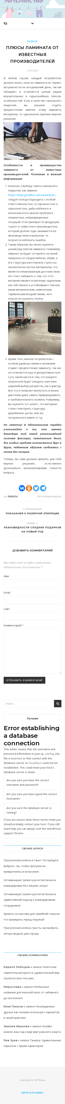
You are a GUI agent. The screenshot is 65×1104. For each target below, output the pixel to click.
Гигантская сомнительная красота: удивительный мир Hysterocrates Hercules (31, 972)
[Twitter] (36, 488)
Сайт (7, 609)
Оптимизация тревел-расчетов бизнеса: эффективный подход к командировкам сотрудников (30, 899)
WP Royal (40, 1080)
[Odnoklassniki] (29, 488)
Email (7, 592)
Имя (6, 576)
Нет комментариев (49, 496)
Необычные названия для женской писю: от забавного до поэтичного (31, 992)
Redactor (13, 496)
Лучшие (32, 718)
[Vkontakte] (22, 488)
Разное (32, 41)
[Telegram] (43, 488)
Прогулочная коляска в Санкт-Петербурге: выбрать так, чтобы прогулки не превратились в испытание (31, 865)
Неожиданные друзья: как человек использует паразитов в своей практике (31, 1012)
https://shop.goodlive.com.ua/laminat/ (31, 195)
